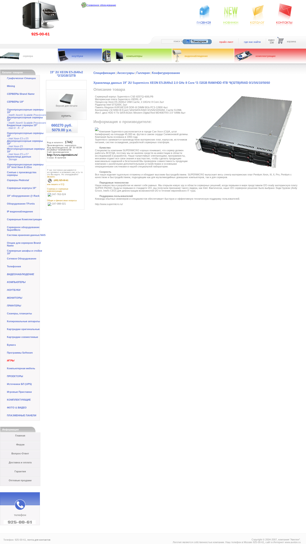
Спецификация (104, 73)
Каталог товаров (12, 72)
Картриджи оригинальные (23, 329)
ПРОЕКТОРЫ (15, 376)
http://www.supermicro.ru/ (62, 154)
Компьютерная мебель (21, 368)
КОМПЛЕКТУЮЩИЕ (19, 399)
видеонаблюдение (196, 56)
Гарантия (20, 471)
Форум (20, 444)
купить (66, 115)
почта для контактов (38, 539)
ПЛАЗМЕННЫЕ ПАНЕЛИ (21, 415)
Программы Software (20, 352)
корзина (291, 41)
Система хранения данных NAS (26, 235)
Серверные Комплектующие (24, 219)
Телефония (14, 266)
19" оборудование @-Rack (23, 195)
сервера (28, 56)
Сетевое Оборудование (21, 258)
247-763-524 (59, 194)
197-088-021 (59, 203)
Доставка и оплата (20, 462)
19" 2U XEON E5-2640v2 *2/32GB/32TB (66, 74)
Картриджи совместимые (22, 337)
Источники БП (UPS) (19, 384)
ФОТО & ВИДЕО (17, 407)
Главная (20, 435)
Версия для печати (66, 105)
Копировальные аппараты (23, 321)
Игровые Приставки (19, 392)
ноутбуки (77, 56)
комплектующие (266, 56)
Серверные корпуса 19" (21, 188)
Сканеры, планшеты (19, 313)
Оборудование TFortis (21, 203)
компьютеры (134, 56)
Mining (11, 86)
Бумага (11, 344)
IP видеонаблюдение (20, 211)
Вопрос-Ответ (20, 453)
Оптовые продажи (20, 480)
